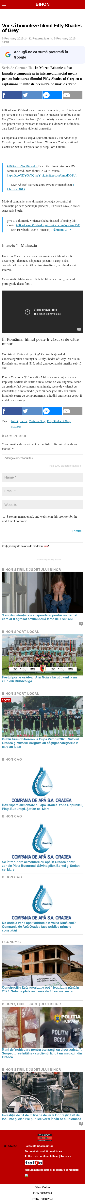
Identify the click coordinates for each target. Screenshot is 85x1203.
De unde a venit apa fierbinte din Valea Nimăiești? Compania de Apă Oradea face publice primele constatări (39, 926)
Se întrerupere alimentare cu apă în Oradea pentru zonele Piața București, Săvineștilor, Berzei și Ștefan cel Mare (41, 865)
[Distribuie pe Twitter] (32, 95)
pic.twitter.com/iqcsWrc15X (62, 225)
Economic (11, 942)
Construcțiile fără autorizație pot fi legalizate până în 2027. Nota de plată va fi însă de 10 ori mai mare (40, 989)
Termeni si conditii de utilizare (43, 1151)
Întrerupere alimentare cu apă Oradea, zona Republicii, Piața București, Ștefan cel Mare (42, 807)
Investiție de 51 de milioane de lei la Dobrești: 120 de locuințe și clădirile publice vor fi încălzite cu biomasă (41, 1117)
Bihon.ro (10, 1145)
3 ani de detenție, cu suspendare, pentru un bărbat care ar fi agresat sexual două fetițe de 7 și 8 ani (39, 617)
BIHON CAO (12, 759)
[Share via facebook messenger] (52, 95)
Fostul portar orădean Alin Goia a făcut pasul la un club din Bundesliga (39, 679)
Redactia (65, 1156)
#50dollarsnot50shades (30, 225)
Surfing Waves (54, 559)
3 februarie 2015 (61, 229)
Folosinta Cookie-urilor (39, 1145)
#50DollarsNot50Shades (22, 166)
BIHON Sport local (20, 631)
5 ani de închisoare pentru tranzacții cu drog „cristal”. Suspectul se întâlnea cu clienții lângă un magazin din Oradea (42, 1053)
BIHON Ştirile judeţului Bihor (31, 569)
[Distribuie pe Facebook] (12, 95)
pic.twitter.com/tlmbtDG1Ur (59, 175)
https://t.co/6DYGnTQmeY (24, 175)
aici (46, 546)
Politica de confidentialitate (41, 1156)
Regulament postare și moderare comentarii (52, 1169)
